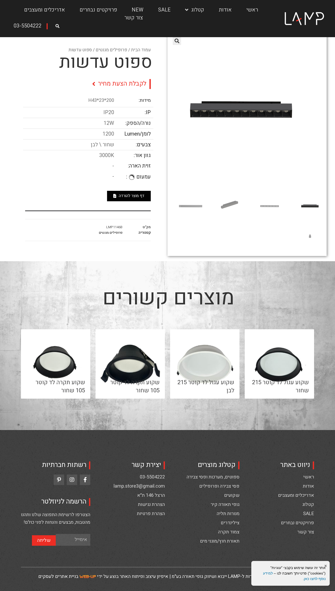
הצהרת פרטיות (151, 513)
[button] (29, 26)
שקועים (231, 495)
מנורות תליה (228, 513)
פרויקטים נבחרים (98, 10)
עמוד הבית (141, 50)
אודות (225, 10)
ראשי (252, 10)
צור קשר (133, 17)
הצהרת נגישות (151, 504)
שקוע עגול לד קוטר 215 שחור (280, 386)
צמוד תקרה (228, 532)
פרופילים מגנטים (111, 50)
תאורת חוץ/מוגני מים (219, 541)
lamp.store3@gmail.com (139, 486)
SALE (164, 10)
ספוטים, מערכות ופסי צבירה (213, 477)
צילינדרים (230, 523)
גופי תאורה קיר (225, 504)
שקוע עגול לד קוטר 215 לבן (205, 386)
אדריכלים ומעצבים (44, 10)
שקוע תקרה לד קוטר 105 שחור (135, 386)
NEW (137, 10)
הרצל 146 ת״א (151, 495)
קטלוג (197, 10)
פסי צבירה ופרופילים (219, 486)
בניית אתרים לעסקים (58, 576)
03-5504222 (152, 477)
